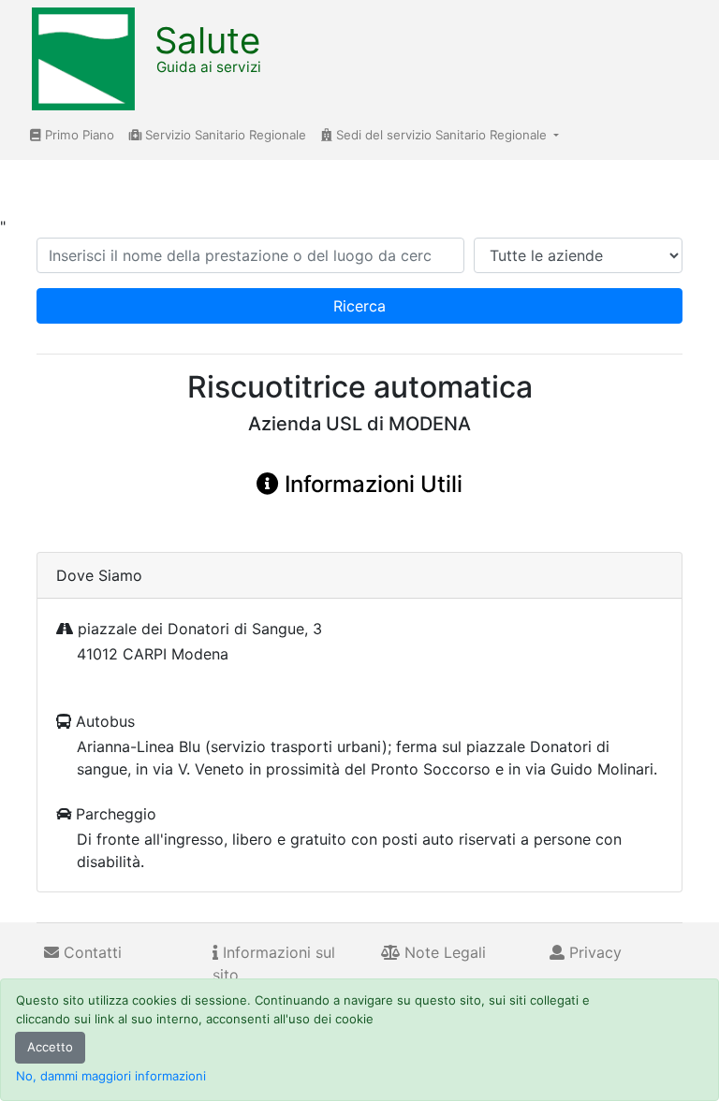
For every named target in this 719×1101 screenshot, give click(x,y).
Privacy (593, 952)
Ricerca (359, 306)
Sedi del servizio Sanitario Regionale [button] (441, 134)
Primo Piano (77, 134)
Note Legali (443, 952)
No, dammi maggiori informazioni (111, 1075)
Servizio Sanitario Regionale (223, 134)
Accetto (50, 1046)
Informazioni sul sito (274, 963)
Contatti (90, 952)
